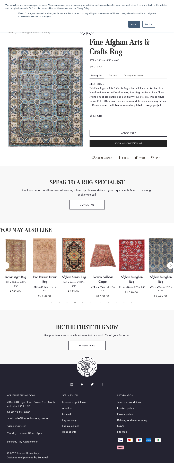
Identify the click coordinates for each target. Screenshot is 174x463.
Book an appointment (74, 402)
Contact (66, 414)
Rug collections (70, 426)
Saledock (43, 457)
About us (67, 408)
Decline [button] (148, 24)
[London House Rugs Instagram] (71, 384)
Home (10, 32)
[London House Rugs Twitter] (92, 384)
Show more (96, 115)
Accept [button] (134, 24)
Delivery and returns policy (132, 420)
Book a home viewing (128, 143)
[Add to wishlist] (9, 244)
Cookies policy (125, 408)
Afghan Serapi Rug (74, 277)
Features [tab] (113, 75)
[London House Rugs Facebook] (102, 384)
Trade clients (69, 432)
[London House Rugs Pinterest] (82, 384)
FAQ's (120, 426)
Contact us (87, 204)
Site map (122, 432)
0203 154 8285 (20, 412)
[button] (45, 97)
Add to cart (128, 133)
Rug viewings (69, 420)
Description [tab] (96, 75)
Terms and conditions (129, 402)
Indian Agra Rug (15, 277)
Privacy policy (125, 414)
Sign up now (87, 345)
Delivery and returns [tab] (133, 75)
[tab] (42, 302)
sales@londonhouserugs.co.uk (31, 418)
